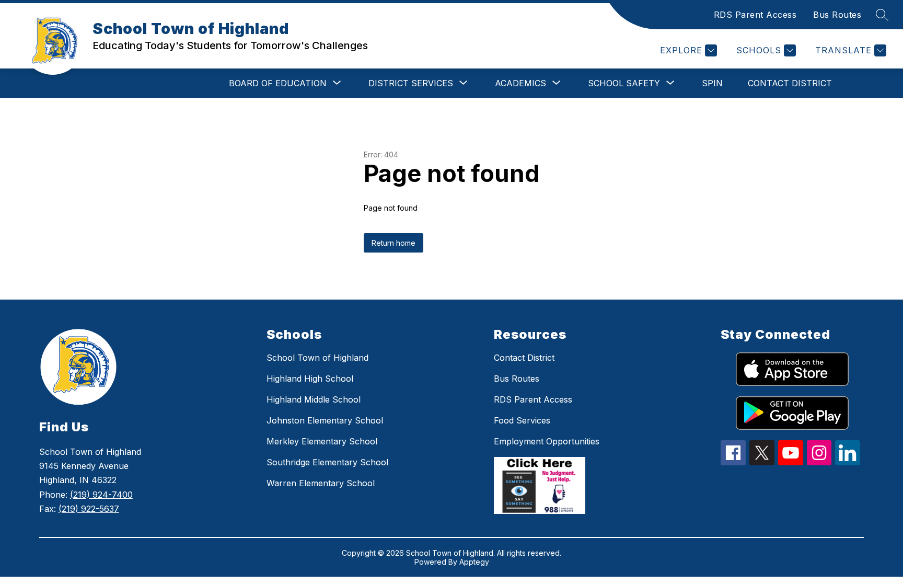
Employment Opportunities (546, 441)
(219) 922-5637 (89, 508)
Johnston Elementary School (325, 420)
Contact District (790, 83)
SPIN (712, 83)
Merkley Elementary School (322, 441)
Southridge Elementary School (327, 462)
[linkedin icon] (847, 462)
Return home (393, 242)
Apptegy (474, 561)
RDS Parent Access (755, 14)
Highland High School (310, 378)
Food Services (522, 420)
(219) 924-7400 (101, 494)
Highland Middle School (314, 399)
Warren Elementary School (321, 483)
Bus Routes (837, 14)
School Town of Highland (317, 357)
